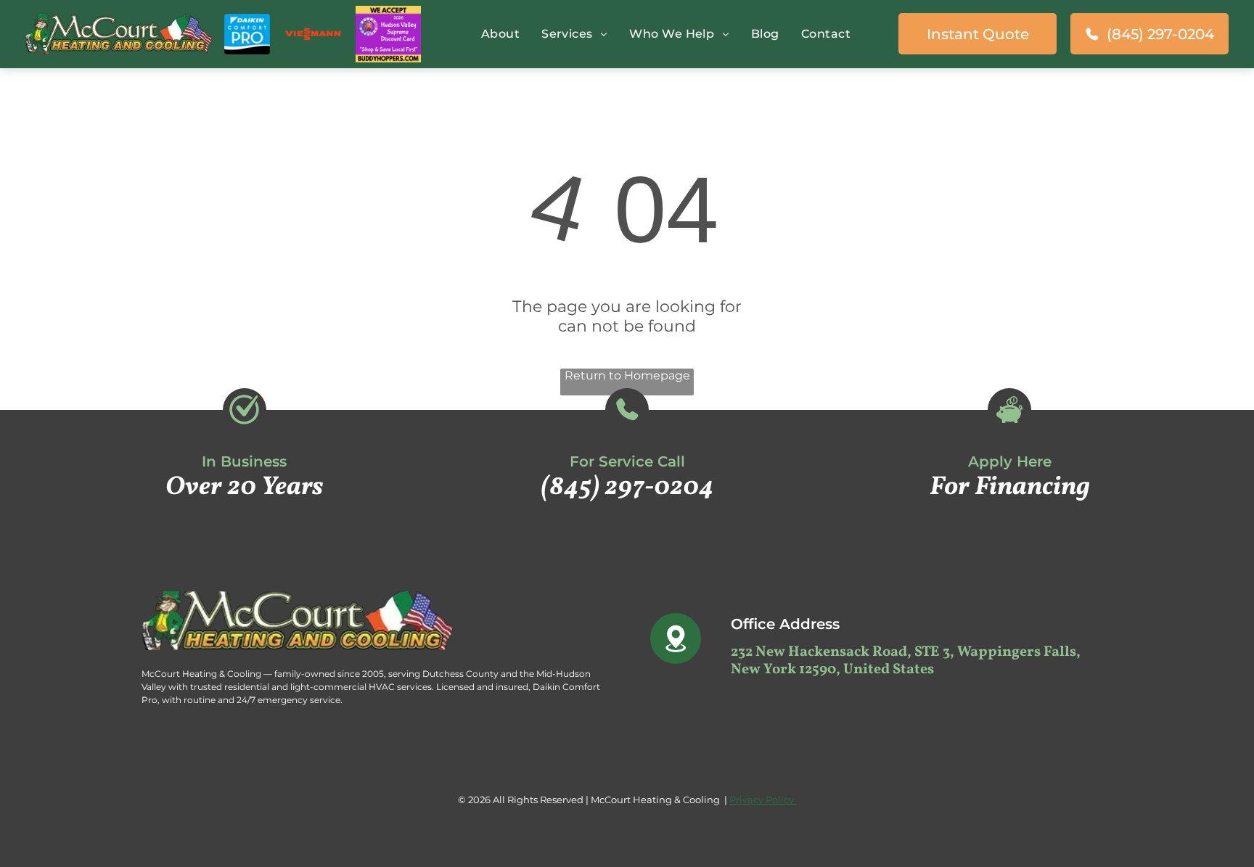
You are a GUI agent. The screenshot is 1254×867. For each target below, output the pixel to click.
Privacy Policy (762, 799)
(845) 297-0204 (627, 487)
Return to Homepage (627, 375)
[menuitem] (497, 33)
